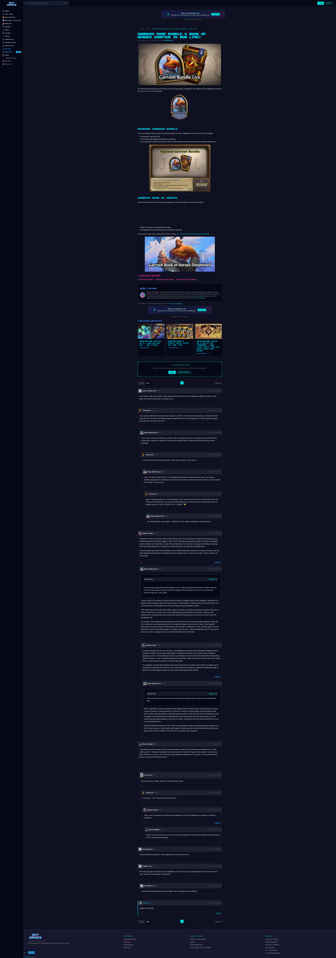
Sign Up (329, 3)
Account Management (272, 953)
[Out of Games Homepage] (35, 936)
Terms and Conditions (272, 945)
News (7, 29)
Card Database (128, 945)
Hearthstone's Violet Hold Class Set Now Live (178, 343)
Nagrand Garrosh (146, 91)
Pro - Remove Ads (271, 950)
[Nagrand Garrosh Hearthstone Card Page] (179, 108)
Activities (9, 45)
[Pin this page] (139, 29)
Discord (8, 64)
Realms (8, 26)
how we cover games (176, 303)
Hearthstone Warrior (146, 279)
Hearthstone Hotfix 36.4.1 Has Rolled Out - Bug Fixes (150, 343)
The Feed (9, 14)
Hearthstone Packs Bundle (165, 279)
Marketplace (11, 58)
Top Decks (127, 942)
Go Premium (215, 14)
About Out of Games (271, 939)
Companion (9, 39)
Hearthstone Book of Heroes (186, 279)
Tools (7, 36)
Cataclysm (127, 947)
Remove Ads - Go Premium (193, 19)
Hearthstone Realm (130, 939)
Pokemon (8, 23)
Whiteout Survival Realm (198, 939)
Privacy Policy (269, 947)
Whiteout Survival (13, 20)
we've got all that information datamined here (193, 234)
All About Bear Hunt (196, 945)
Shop (7, 55)
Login (321, 3)
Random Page (10, 42)
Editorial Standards (271, 942)
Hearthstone (10, 17)
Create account (184, 372)
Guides (192, 942)
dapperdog (213, 579)
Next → (148, 383)
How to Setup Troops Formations (200, 947)
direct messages (200, 298)
